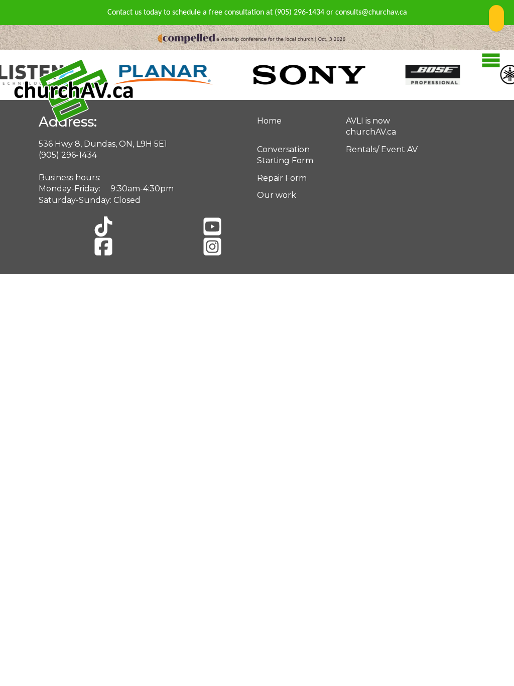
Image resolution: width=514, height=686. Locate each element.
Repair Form (282, 178)
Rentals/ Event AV (382, 149)
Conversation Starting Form (285, 155)
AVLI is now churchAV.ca (371, 126)
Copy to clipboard (496, 18)
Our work (276, 195)
